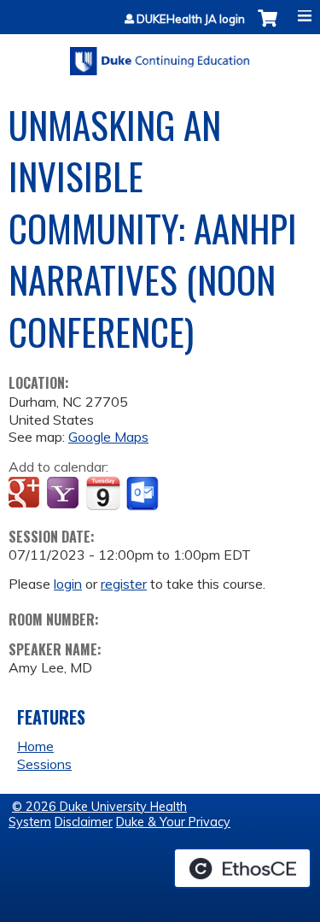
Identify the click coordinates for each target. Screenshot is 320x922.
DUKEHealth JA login (191, 19)
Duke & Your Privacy (173, 822)
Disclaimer (84, 822)
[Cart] (267, 27)
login (68, 583)
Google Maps (108, 436)
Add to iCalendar (102, 493)
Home (35, 746)
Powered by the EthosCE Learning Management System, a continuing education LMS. (242, 868)
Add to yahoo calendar (64, 494)
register (124, 583)
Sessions (44, 763)
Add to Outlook (143, 494)
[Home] (160, 55)
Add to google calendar (26, 494)
